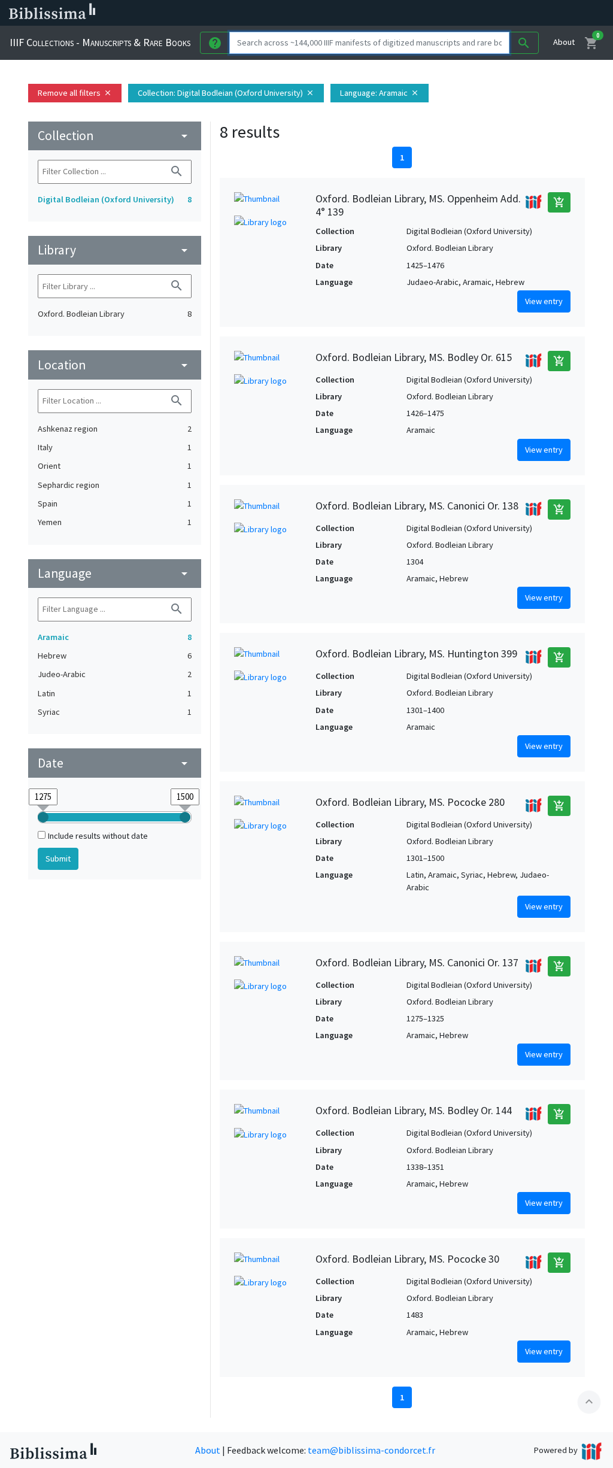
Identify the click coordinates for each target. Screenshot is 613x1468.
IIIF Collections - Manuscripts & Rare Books (100, 42)
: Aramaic (379, 92)
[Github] (543, 13)
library (115, 250)
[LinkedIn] (467, 13)
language (115, 573)
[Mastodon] (505, 13)
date (115, 763)
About (564, 42)
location (115, 365)
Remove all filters (75, 92)
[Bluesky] (486, 13)
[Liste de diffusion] (447, 13)
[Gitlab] (562, 13)
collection (115, 136)
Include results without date (98, 835)
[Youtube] (524, 13)
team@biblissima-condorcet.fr (371, 1450)
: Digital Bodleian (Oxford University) (226, 92)
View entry (544, 301)
